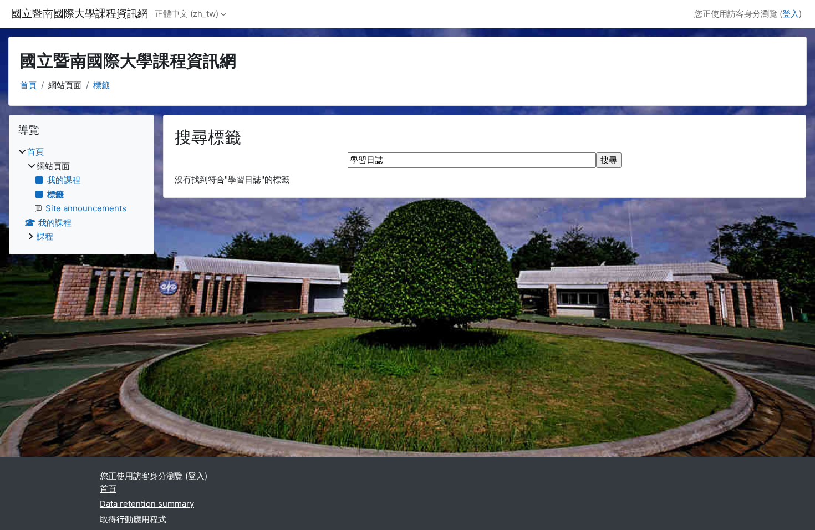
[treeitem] (81, 194)
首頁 (28, 85)
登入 (790, 13)
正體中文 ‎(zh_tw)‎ (186, 13)
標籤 (101, 85)
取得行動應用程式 (133, 519)
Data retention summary (147, 503)
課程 (45, 236)
